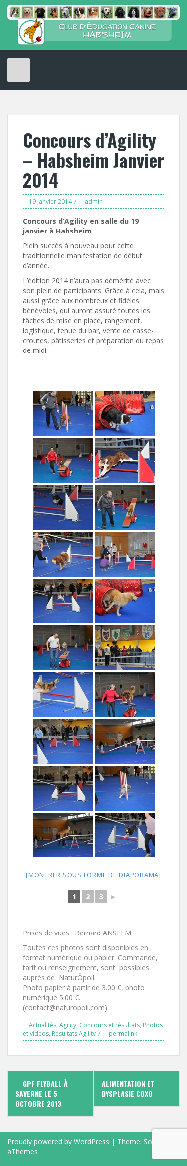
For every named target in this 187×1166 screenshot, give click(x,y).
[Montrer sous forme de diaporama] (93, 874)
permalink (122, 1033)
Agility (67, 1025)
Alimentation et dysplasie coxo (128, 1088)
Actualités (42, 1025)
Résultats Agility (74, 1033)
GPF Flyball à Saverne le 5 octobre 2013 (41, 1093)
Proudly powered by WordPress (58, 1141)
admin (94, 201)
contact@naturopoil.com (65, 1007)
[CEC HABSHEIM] (93, 24)
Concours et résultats (109, 1025)
